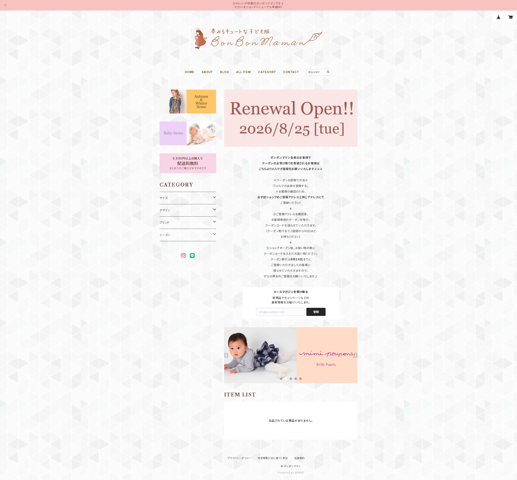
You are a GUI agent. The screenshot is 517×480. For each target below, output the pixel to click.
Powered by (286, 472)
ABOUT (207, 72)
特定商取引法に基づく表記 (273, 458)
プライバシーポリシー (239, 458)
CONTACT (291, 72)
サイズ (164, 198)
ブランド (165, 222)
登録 (316, 311)
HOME (189, 72)
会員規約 (299, 458)
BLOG (224, 72)
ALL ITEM (243, 72)
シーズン (165, 235)
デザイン (165, 210)
